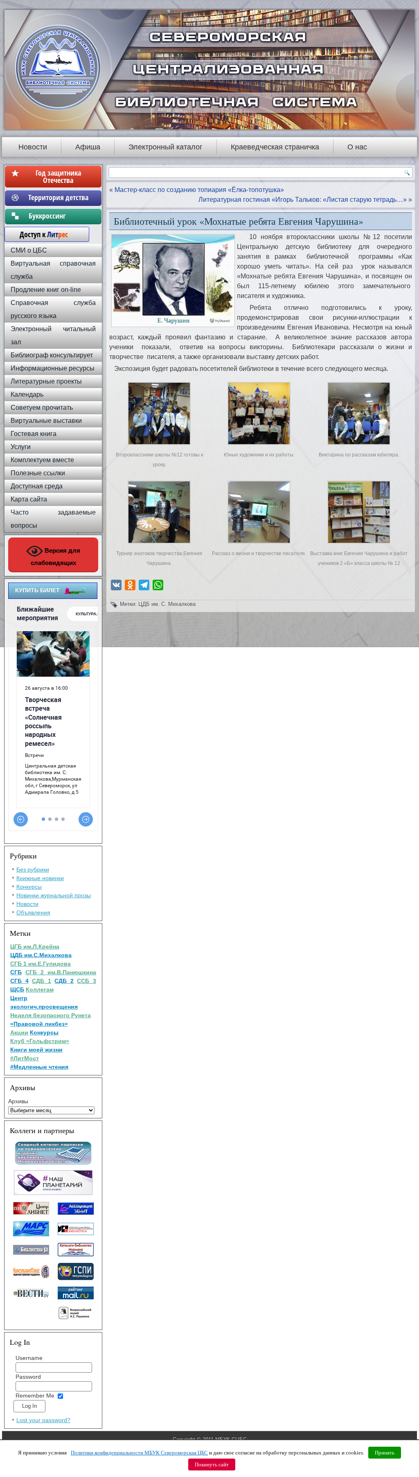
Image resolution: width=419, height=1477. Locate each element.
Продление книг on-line (46, 289)
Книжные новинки (40, 878)
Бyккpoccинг (58, 216)
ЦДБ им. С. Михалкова (167, 604)
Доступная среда (37, 486)
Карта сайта (29, 499)
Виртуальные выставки (46, 420)
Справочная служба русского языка (53, 309)
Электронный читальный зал (53, 335)
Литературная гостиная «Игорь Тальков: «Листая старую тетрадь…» (302, 199)
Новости (32, 147)
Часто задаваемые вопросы (53, 519)
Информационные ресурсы (53, 368)
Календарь (27, 394)
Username (29, 1358)
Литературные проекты (46, 381)
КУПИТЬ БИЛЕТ (37, 590)
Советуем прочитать (42, 407)
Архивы (18, 1101)
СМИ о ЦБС (29, 250)
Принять (384, 1453)
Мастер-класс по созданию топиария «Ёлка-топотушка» (199, 189)
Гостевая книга (33, 433)
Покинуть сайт (212, 1464)
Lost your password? (43, 1420)
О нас (357, 147)
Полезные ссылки (38, 473)
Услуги (21, 446)
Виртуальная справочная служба (53, 270)
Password (28, 1376)
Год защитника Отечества (58, 176)
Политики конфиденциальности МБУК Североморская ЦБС (139, 1453)
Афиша (87, 147)
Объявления (33, 912)
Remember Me (35, 1395)
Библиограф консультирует (52, 355)
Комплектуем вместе (42, 459)
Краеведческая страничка (275, 147)
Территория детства (58, 197)
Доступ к (39, 234)
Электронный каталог (165, 147)
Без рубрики (32, 869)
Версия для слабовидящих (56, 556)
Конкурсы (29, 886)
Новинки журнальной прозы (53, 895)
